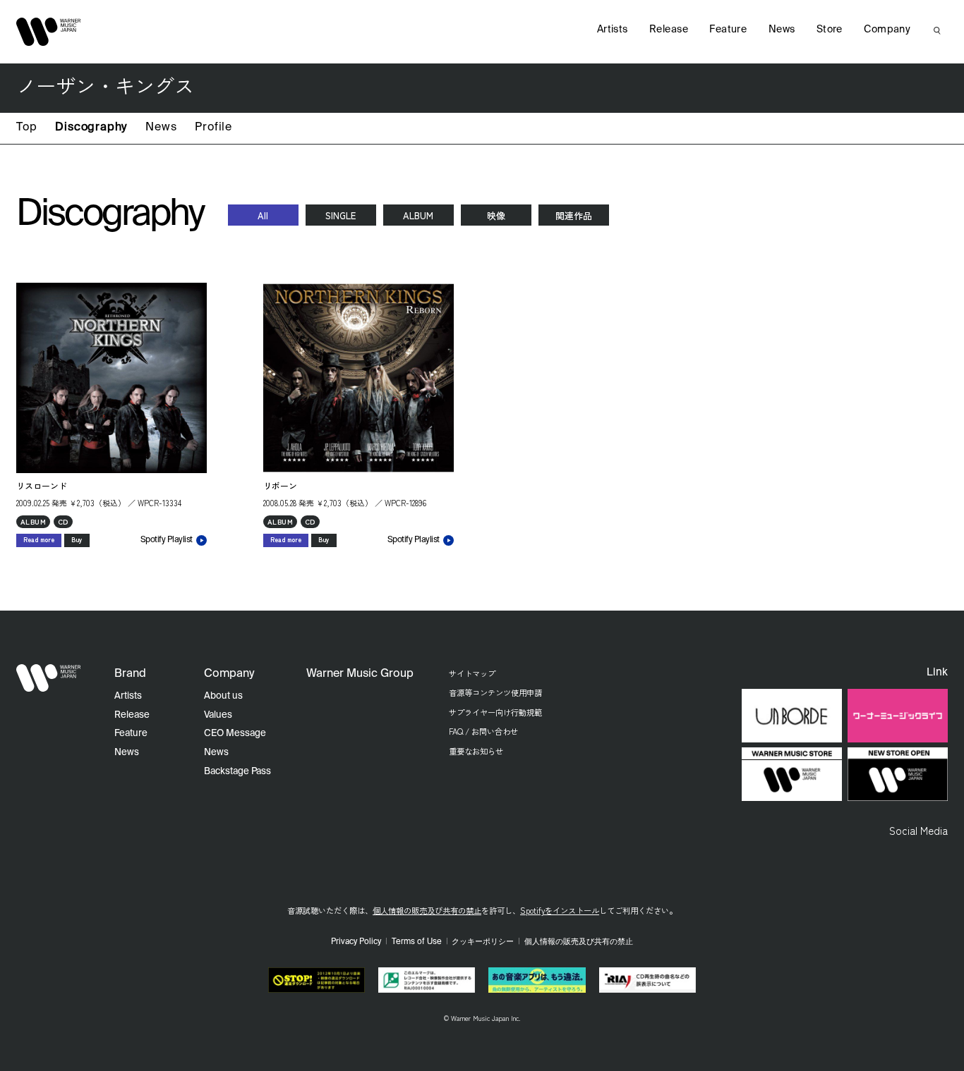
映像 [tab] (496, 215)
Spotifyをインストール (559, 910)
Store (830, 30)
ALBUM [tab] (418, 215)
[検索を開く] (937, 30)
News (160, 127)
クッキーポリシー (483, 942)
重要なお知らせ (476, 751)
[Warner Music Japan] (48, 678)
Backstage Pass (237, 771)
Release (668, 30)
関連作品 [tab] (573, 215)
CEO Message (235, 733)
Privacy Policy (356, 942)
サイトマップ (472, 673)
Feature (728, 30)
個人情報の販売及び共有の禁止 (427, 910)
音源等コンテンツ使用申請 (495, 692)
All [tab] (263, 215)
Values (218, 715)
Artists (612, 30)
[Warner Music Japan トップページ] (48, 32)
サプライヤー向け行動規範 (495, 712)
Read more (38, 539)
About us (223, 696)
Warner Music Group (360, 674)
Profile (213, 127)
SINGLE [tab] (340, 215)
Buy (77, 539)
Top (26, 127)
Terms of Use (417, 942)
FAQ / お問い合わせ (483, 731)
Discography (91, 127)
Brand (130, 674)
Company (887, 30)
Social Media (918, 830)
